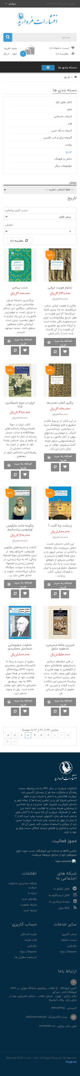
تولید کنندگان (29, 934)
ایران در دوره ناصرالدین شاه (20, 405)
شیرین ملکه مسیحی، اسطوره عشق (60, 647)
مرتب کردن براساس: (16, 210)
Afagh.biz (71, 1062)
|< (68, 735)
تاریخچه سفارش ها (26, 957)
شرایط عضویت (28, 904)
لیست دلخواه (69, 940)
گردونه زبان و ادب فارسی (58, 137)
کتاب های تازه (64, 102)
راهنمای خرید (29, 899)
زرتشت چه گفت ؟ (60, 526)
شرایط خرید (30, 910)
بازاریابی (72, 946)
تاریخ (67, 77)
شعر (69, 109)
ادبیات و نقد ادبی (62, 130)
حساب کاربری (69, 934)
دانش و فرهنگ (63, 159)
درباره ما (32, 893)
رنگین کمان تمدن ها (60, 403)
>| (8, 741)
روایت (68, 145)
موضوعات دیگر (63, 166)
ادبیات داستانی (63, 116)
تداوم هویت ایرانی (60, 288)
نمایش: (9, 225)
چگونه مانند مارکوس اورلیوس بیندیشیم (20, 528)
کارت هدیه (31, 940)
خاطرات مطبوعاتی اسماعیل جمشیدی (20, 647)
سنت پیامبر (20, 288)
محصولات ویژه (68, 951)
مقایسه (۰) (17, 241)
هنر (70, 123)
